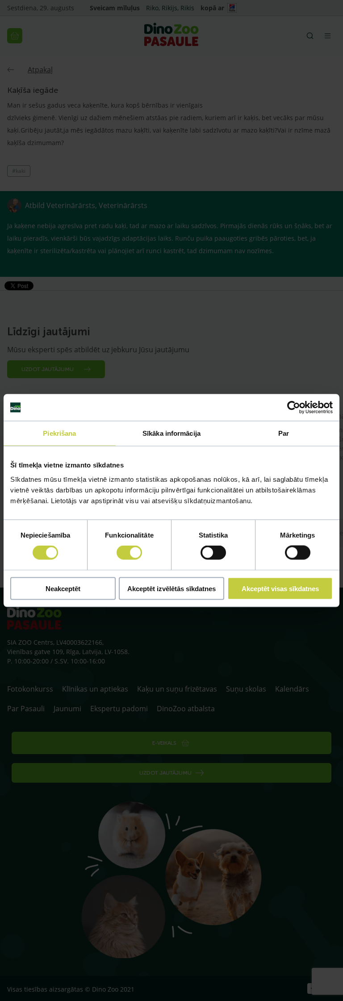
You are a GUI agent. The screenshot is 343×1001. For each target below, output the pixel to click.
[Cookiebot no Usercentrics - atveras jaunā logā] (294, 407)
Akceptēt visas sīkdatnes (280, 588)
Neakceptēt (63, 588)
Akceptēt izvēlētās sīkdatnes (171, 588)
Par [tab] (283, 433)
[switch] (129, 553)
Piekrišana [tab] (59, 433)
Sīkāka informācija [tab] (171, 433)
